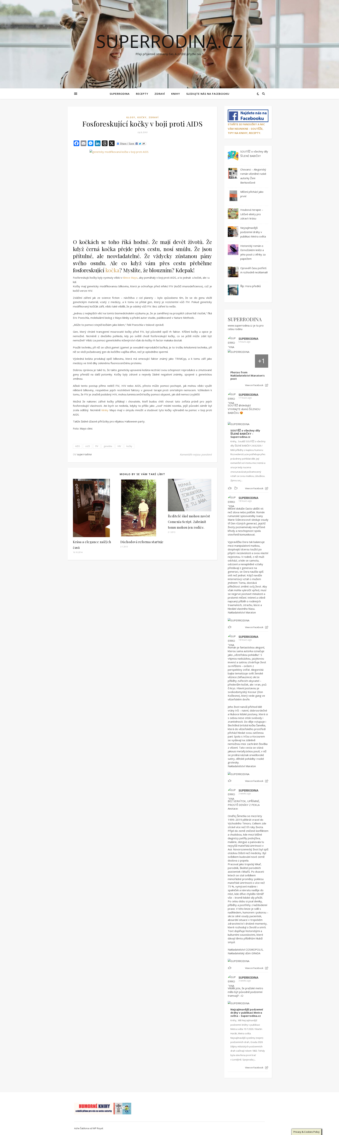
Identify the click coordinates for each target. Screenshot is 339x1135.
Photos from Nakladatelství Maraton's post (247, 375)
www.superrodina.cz (240, 325)
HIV (119, 446)
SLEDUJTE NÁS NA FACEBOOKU (207, 93)
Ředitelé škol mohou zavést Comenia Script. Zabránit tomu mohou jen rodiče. (189, 522)
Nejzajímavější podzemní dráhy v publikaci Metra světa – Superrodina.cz (246, 1013)
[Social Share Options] (266, 385)
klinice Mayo (130, 277)
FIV (96, 446)
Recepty (142, 93)
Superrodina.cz (169, 41)
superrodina (84, 454)
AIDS (77, 446)
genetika (108, 446)
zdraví (154, 117)
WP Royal (98, 1128)
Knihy (175, 93)
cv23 (87, 446)
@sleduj (243, 405)
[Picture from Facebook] (234, 361)
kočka (112, 270)
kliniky (105, 410)
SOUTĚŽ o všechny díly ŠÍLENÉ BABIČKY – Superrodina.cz (245, 434)
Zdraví (159, 93)
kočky (142, 117)
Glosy (130, 117)
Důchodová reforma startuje (141, 542)
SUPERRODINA (120, 93)
